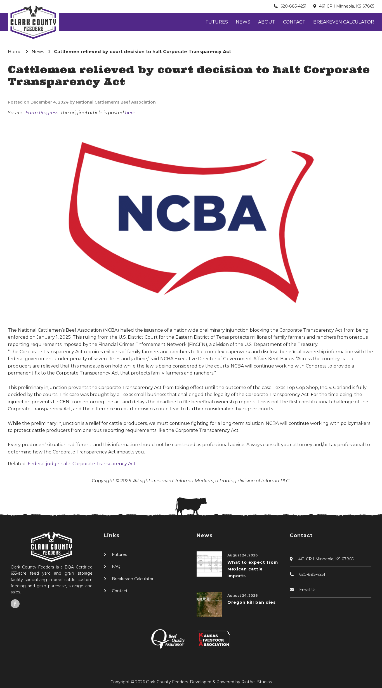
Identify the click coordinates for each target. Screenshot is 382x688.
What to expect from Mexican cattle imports (252, 569)
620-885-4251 (293, 6)
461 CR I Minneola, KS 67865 (346, 6)
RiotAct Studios (256, 681)
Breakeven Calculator (343, 22)
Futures (217, 22)
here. (130, 112)
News (243, 22)
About (266, 22)
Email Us (307, 589)
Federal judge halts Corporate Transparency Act (82, 463)
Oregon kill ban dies (251, 602)
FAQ (116, 566)
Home (15, 51)
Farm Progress (41, 112)
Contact (294, 22)
